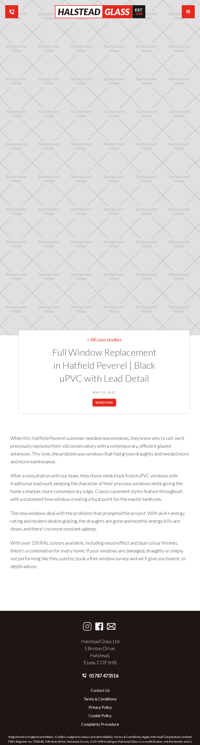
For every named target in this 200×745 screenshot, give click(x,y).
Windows (104, 402)
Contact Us (100, 690)
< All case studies (104, 339)
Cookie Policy (100, 716)
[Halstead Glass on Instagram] (87, 626)
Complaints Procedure (100, 724)
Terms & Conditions (100, 699)
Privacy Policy (100, 707)
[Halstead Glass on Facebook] (99, 626)
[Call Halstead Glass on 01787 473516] (11, 11)
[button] (188, 11)
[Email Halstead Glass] (111, 626)
